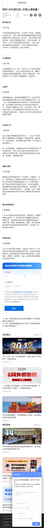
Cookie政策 (27, 292)
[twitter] (35, 15)
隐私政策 (18, 292)
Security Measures (9, 519)
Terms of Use (7, 516)
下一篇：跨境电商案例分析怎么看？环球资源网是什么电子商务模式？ (21, 324)
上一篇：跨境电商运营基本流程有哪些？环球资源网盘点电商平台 (21, 319)
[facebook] (31, 15)
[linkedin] (40, 15)
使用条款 (16, 301)
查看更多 (37, 335)
